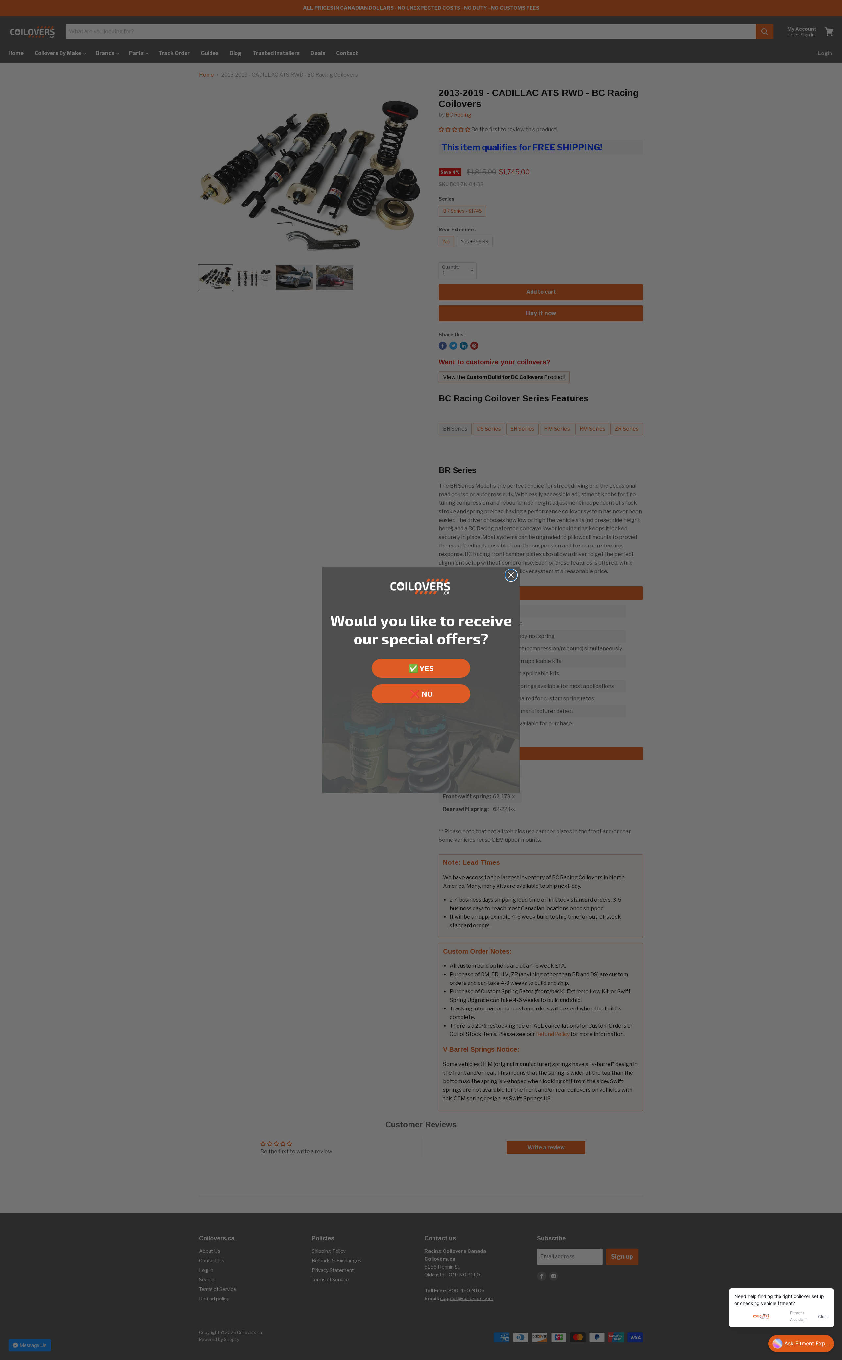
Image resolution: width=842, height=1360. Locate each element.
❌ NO (421, 693)
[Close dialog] (511, 575)
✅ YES (421, 668)
